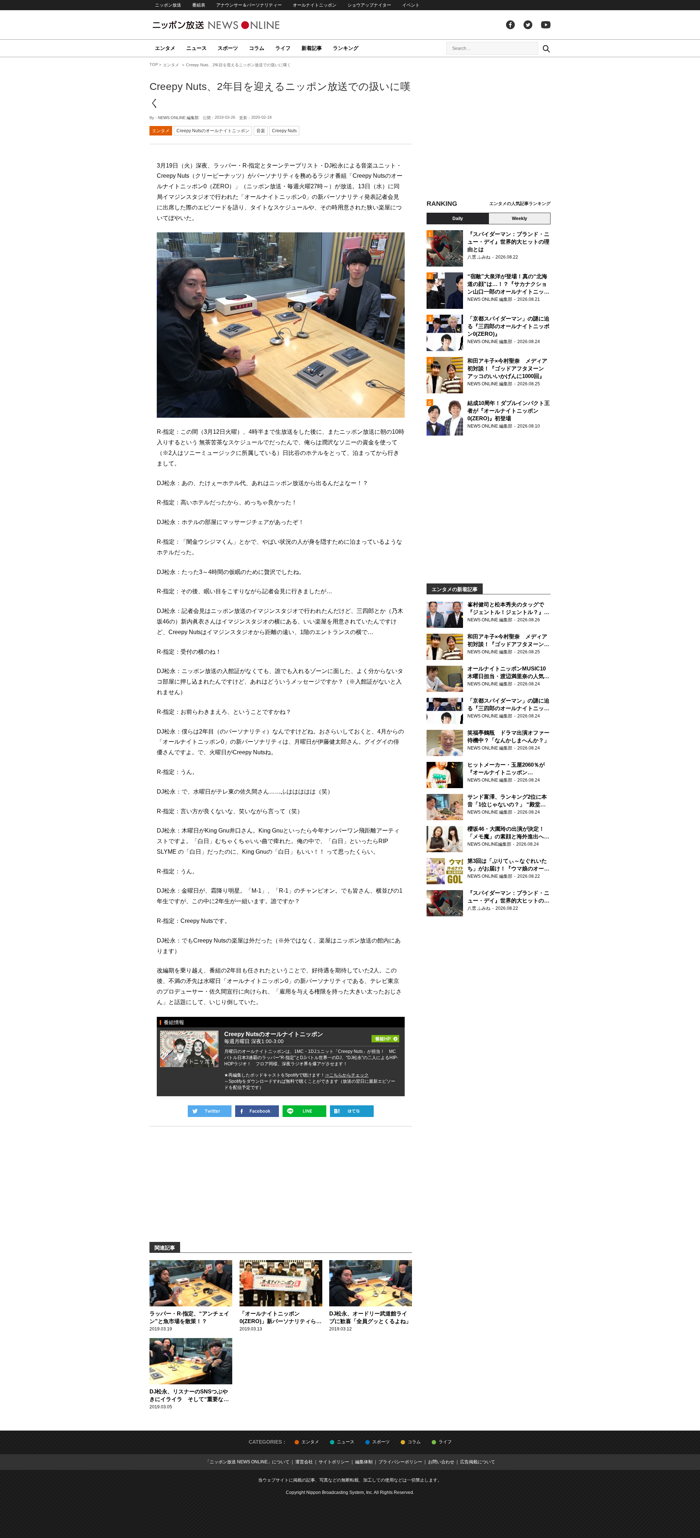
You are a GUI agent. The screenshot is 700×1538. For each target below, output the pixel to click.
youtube (546, 24)
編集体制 (364, 1461)
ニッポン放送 (168, 5)
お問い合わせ (441, 1461)
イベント (411, 5)
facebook (510, 24)
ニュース (196, 48)
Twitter (528, 24)
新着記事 (312, 48)
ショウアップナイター (369, 5)
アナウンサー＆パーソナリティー (249, 5)
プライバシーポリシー (400, 1461)
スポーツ (228, 48)
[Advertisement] (489, 129)
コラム (256, 48)
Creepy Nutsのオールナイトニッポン (212, 130)
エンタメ (165, 48)
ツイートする (210, 1111)
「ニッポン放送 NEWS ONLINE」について (247, 1461)
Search (546, 48)
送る (304, 1111)
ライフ (283, 48)
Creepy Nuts (284, 130)
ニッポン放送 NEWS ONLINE (229, 25)
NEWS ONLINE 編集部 (178, 117)
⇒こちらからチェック (347, 1075)
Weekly (519, 218)
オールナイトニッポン (315, 5)
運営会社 (304, 1461)
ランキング (345, 48)
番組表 (198, 5)
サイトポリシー (334, 1461)
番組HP (385, 1036)
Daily (457, 218)
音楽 (260, 130)
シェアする (257, 1111)
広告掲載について (477, 1461)
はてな (352, 1111)
